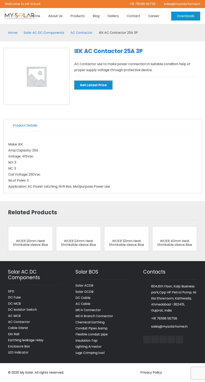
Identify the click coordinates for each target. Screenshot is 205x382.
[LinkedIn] (163, 339)
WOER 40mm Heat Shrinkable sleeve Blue (174, 243)
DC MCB (14, 303)
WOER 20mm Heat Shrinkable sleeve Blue (30, 243)
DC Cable (82, 297)
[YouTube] (155, 339)
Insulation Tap (86, 340)
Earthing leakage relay (25, 340)
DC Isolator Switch (22, 309)
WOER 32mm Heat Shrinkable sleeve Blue (126, 243)
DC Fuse (14, 297)
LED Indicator (18, 352)
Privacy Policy (151, 372)
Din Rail (13, 334)
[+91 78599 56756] (147, 319)
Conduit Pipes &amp (91, 328)
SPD (11, 291)
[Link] (19, 16)
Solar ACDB (84, 285)
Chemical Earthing (90, 322)
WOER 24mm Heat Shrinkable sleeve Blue (78, 243)
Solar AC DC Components (44, 32)
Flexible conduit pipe (91, 334)
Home (12, 32)
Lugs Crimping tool (90, 352)
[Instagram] (171, 339)
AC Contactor (81, 32)
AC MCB (14, 316)
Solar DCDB (84, 291)
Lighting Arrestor (88, 346)
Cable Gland (18, 328)
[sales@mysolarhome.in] (147, 327)
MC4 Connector (88, 310)
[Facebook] (147, 339)
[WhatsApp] (179, 339)
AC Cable (82, 303)
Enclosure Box (19, 346)
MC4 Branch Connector (94, 316)
